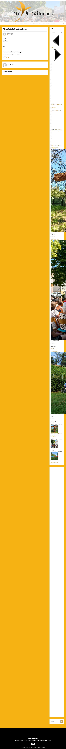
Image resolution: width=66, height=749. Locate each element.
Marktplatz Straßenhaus (15, 29)
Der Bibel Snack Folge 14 (55, 650)
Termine (16, 23)
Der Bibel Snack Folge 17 (55, 637)
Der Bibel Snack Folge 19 (55, 628)
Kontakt (53, 23)
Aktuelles (11, 23)
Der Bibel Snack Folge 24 (55, 611)
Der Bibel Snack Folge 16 (55, 642)
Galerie (21, 23)
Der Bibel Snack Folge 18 (55, 633)
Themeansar (43, 747)
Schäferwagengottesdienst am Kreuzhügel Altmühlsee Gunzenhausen (56, 106)
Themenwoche (53, 346)
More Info (52, 238)
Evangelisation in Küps (55, 239)
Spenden (48, 23)
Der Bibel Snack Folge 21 (55, 624)
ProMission (10, 33)
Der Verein (26, 23)
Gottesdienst (53, 236)
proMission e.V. (33, 739)
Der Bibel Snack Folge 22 (55, 620)
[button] (63, 23)
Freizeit (52, 418)
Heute (52, 47)
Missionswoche (53, 343)
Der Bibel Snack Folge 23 (55, 615)
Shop (43, 23)
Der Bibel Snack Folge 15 (55, 646)
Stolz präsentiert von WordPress (27, 747)
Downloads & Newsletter (35, 23)
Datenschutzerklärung (6, 730)
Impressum (4, 733)
